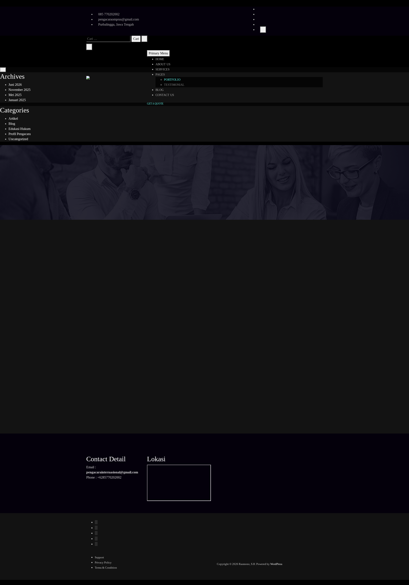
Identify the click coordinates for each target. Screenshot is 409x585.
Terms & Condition (106, 567)
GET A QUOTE (155, 103)
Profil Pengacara (20, 134)
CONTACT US (165, 95)
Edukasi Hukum (19, 129)
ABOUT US (163, 64)
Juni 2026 (15, 84)
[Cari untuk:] (108, 39)
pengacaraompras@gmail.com (118, 19)
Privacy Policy (103, 562)
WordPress (276, 564)
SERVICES (163, 69)
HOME (160, 59)
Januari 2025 (17, 100)
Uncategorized (18, 139)
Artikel (13, 118)
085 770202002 (108, 14)
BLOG (160, 90)
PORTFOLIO (172, 79)
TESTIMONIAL (174, 84)
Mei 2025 (15, 95)
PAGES (160, 74)
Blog (12, 123)
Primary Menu (158, 53)
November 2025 (19, 90)
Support (99, 557)
